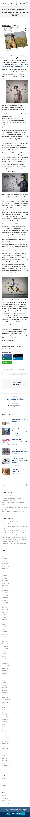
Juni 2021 (4, 627)
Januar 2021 (5, 636)
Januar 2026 (5, 563)
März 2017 (4, 731)
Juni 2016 (4, 753)
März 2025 (4, 578)
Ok (7, 813)
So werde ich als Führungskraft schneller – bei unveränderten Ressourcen (13, 499)
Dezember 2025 (5, 566)
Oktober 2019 (5, 668)
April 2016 (4, 758)
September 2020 (6, 646)
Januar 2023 (5, 605)
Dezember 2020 (5, 639)
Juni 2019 (4, 678)
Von (20, 369)
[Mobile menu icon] (27, 3)
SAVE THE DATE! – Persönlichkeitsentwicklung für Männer (19, 431)
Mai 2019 (4, 680)
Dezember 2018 (5, 692)
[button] (7, 355)
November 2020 (6, 641)
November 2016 (6, 741)
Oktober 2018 (5, 697)
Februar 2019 (5, 687)
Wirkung (4, 785)
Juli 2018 (4, 704)
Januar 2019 (5, 690)
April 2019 (4, 682)
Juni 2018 (4, 707)
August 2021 (5, 624)
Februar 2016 (5, 760)
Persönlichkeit (6, 25)
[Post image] (6, 422)
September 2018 (6, 700)
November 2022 (6, 607)
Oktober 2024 (5, 588)
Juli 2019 (4, 675)
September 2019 (6, 670)
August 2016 (5, 748)
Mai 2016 (4, 755)
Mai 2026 (4, 556)
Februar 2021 (5, 634)
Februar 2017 (5, 734)
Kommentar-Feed (6, 800)
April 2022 (4, 619)
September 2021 (6, 622)
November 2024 (6, 585)
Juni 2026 (4, 554)
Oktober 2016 (5, 743)
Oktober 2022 (5, 610)
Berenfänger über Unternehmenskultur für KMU (19, 441)
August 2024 (5, 592)
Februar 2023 (5, 602)
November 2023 (6, 597)
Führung (4, 780)
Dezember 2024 (5, 583)
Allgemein (4, 778)
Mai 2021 (4, 629)
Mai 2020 (4, 653)
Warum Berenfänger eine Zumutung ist (18, 470)
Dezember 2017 (5, 719)
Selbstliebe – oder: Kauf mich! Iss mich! (11, 534)
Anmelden (4, 795)
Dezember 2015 (5, 763)
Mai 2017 (4, 726)
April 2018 (4, 712)
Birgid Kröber (5, 521)
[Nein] (28, 812)
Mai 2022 (4, 617)
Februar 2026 (5, 561)
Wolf (3, 526)
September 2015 (6, 765)
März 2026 (4, 558)
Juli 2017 (4, 724)
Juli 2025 (4, 573)
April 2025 (4, 575)
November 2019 (6, 665)
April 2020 (4, 656)
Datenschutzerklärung (17, 813)
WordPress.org (5, 803)
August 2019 (5, 673)
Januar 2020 (5, 661)
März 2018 (4, 714)
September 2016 (6, 746)
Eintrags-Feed (5, 798)
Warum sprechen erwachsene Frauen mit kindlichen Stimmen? (14, 508)
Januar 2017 (5, 736)
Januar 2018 (5, 717)
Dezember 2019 (5, 663)
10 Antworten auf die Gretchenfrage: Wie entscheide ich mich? (20, 460)
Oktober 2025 (5, 568)
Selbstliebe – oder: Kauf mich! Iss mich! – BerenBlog (14, 537)
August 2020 (5, 648)
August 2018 (5, 702)
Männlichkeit (24, 373)
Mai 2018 (4, 709)
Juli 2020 (4, 651)
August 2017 (5, 721)
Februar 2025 (5, 580)
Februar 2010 (5, 768)
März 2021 (4, 631)
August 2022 (5, 612)
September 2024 (6, 590)
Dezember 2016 (5, 738)
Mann (15, 373)
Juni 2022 (4, 614)
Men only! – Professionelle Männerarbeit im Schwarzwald (20, 450)
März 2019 (4, 685)
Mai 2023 (4, 600)
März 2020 (4, 658)
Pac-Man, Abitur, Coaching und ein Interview (20, 420)
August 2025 (5, 571)
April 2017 (4, 729)
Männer (19, 373)
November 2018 (6, 695)
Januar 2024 (5, 595)
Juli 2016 (4, 751)
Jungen (11, 373)
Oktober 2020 (5, 644)
